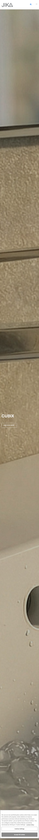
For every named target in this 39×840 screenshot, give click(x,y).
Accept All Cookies (19, 834)
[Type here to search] (30, 5)
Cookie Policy (30, 824)
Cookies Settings (19, 829)
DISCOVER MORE (9, 425)
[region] (19, 824)
